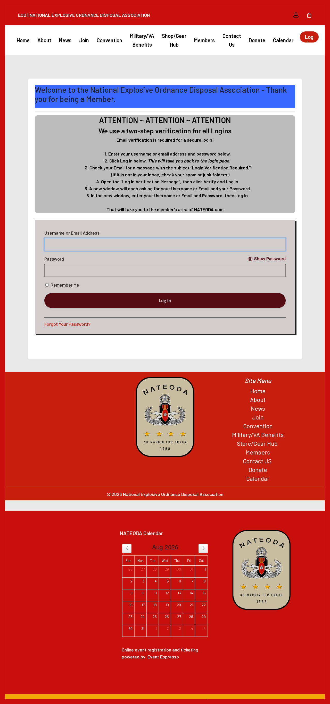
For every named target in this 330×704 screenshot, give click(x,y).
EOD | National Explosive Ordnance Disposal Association (84, 15)
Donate (258, 469)
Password (54, 259)
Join (258, 417)
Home (258, 390)
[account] (296, 15)
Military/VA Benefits (258, 434)
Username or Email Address (72, 233)
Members (258, 452)
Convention (258, 426)
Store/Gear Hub (258, 443)
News (258, 408)
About (258, 399)
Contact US (258, 461)
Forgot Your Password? (67, 324)
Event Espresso (163, 656)
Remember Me (64, 285)
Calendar (257, 478)
